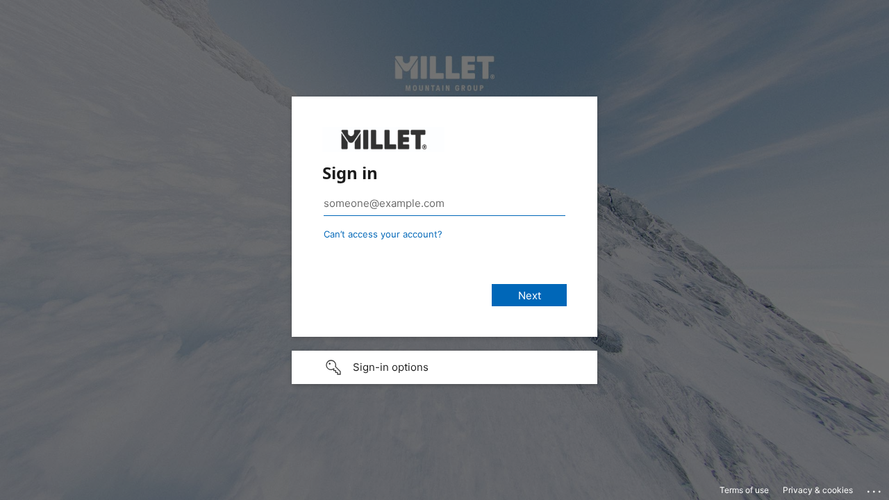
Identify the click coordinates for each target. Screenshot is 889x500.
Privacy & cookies (818, 490)
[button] (444, 367)
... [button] (875, 488)
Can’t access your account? (383, 234)
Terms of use (744, 490)
